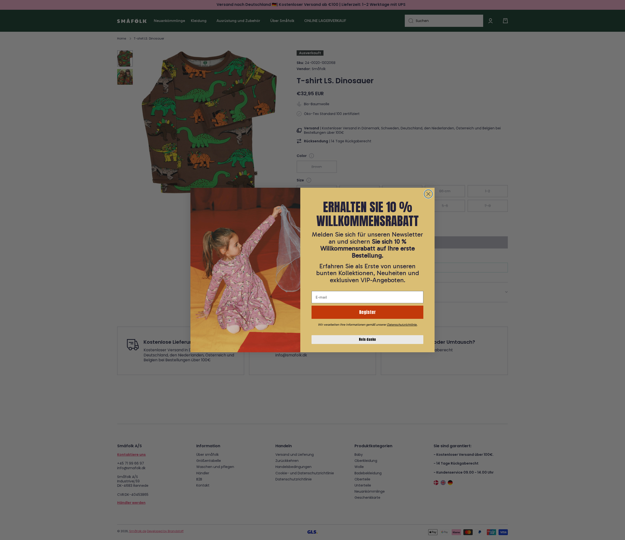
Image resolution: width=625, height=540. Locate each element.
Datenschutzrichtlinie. (402, 324)
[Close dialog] (428, 194)
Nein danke (367, 339)
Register (367, 312)
